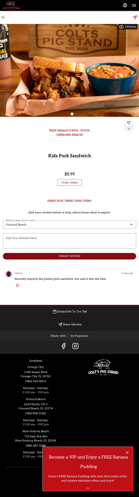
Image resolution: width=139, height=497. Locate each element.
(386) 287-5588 (36, 445)
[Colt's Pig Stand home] (19, 5)
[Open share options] (135, 17)
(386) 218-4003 (35, 381)
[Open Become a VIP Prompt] (88, 488)
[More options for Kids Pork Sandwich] (129, 122)
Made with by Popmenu (45, 335)
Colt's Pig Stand (103, 367)
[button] (4, 17)
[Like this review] (18, 285)
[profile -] (125, 5)
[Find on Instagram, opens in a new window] (75, 347)
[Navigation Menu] (134, 5)
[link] (69, 182)
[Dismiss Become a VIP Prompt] (127, 452)
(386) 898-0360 (36, 413)
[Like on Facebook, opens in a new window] (63, 347)
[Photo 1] (67, 114)
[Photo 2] (72, 114)
